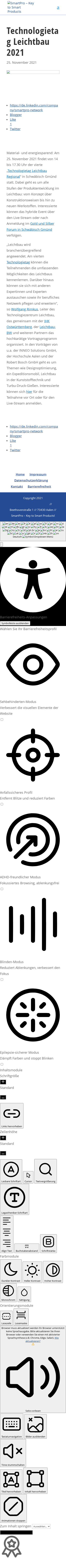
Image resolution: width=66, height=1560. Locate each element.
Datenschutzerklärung (31, 480)
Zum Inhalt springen (16, 1526)
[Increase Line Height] (3, 1138)
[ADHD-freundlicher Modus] (2, 889)
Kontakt (17, 486)
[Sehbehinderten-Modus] (2, 719)
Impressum (38, 474)
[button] (1, 544)
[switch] (2, 719)
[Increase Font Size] (3, 1082)
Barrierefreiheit (39, 486)
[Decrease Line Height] (3, 1153)
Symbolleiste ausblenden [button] (15, 623)
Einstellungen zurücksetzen (16, 1532)
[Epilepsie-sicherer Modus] (2, 1064)
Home (20, 474)
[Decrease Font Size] (3, 1097)
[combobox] (33, 531)
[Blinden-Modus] (2, 979)
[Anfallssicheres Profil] (2, 804)
